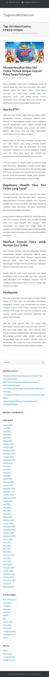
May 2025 (7, 473)
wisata (5, 638)
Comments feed (9, 657)
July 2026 (6, 428)
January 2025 (8, 485)
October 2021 (8, 577)
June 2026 (7, 431)
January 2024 (8, 523)
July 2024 (6, 504)
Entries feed (7, 654)
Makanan (6, 609)
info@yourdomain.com (32, 2)
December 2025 (9, 450)
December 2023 (9, 527)
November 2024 (9, 492)
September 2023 (9, 536)
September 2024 (9, 498)
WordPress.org (8, 660)
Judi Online (7, 603)
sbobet (5, 616)
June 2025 (7, 469)
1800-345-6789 (14, 2)
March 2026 (7, 441)
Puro (40, 674)
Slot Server (7, 628)
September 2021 (9, 580)
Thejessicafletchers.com (21, 674)
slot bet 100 (7, 622)
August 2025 (8, 463)
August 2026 (8, 425)
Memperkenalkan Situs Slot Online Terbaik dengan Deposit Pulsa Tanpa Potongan (22, 71)
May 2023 (7, 549)
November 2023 (9, 530)
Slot (4, 619)
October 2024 (8, 495)
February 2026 (8, 444)
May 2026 (7, 435)
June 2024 (7, 508)
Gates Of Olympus (10, 600)
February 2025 (8, 482)
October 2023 (8, 533)
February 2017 (8, 587)
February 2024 (8, 520)
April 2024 (7, 514)
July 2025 (6, 466)
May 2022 (7, 558)
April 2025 (7, 476)
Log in (5, 651)
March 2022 (7, 565)
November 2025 (9, 454)
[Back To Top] (43, 671)
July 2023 (6, 542)
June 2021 (7, 584)
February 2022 (8, 568)
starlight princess (9, 631)
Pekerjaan (6, 612)
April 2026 (7, 438)
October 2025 (8, 457)
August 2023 (8, 539)
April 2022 (7, 561)
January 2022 (8, 571)
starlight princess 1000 (12, 307)
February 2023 (8, 555)
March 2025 (7, 479)
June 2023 (7, 546)
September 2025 (9, 460)
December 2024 (9, 489)
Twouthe (22, 78)
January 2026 (8, 447)
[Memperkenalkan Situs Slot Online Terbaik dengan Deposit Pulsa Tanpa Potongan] (24, 52)
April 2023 (7, 552)
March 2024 (7, 517)
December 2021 (9, 574)
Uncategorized (8, 635)
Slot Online (7, 625)
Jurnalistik (7, 606)
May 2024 (7, 511)
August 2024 (8, 501)
